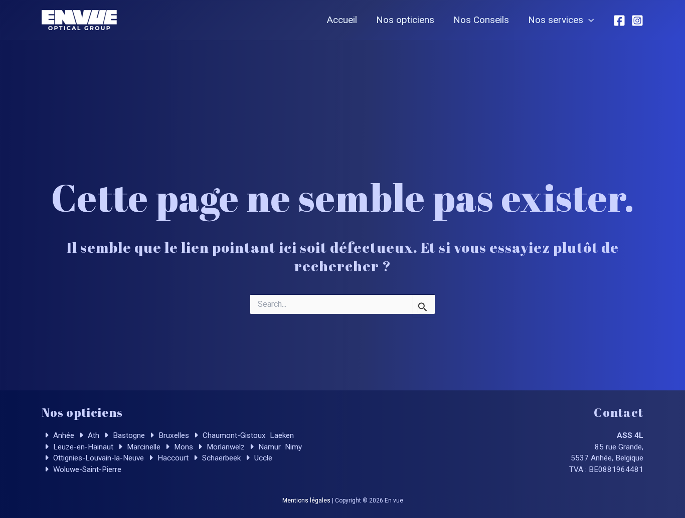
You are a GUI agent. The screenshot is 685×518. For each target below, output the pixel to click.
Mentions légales (306, 500)
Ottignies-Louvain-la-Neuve (97, 457)
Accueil (342, 20)
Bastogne (128, 435)
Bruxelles (172, 435)
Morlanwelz (225, 446)
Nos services (555, 20)
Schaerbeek (220, 457)
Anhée (62, 435)
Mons (182, 446)
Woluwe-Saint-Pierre (86, 469)
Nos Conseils (481, 20)
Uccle (262, 457)
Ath (92, 435)
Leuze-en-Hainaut (82, 446)
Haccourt (172, 457)
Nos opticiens (405, 20)
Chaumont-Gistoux (233, 435)
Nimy (292, 446)
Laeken (281, 435)
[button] (588, 20)
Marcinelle (142, 446)
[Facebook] (619, 21)
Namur (268, 446)
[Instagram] (637, 21)
